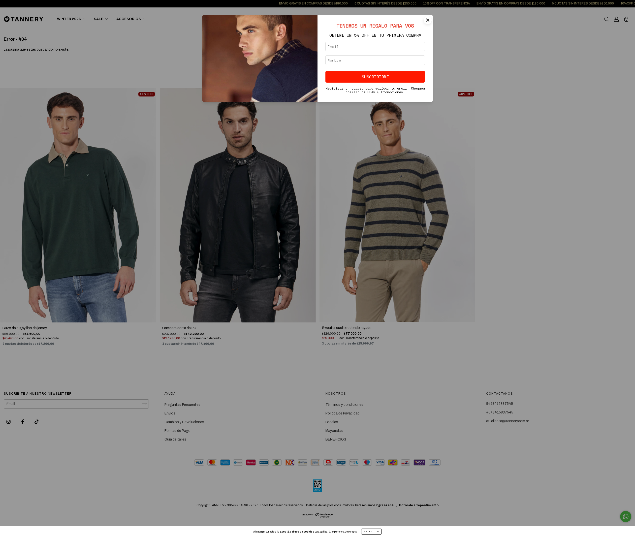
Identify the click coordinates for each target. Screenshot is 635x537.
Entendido (371, 531)
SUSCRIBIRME (375, 77)
